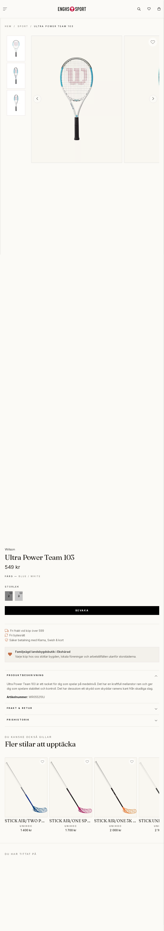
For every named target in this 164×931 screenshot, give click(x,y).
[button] (37, 99)
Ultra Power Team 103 (54, 26)
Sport (23, 26)
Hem (8, 26)
